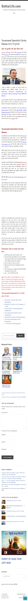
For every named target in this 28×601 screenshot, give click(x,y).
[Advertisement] (14, 27)
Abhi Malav (4, 484)
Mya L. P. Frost (5, 480)
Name (4, 435)
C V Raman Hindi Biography (13, 323)
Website (4, 449)
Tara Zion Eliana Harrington (8, 476)
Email (4, 442)
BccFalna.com (5, 597)
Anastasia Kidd (5, 472)
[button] (14, 13)
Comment (5, 412)
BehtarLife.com (11, 6)
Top (25, 598)
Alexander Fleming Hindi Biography (15, 317)
